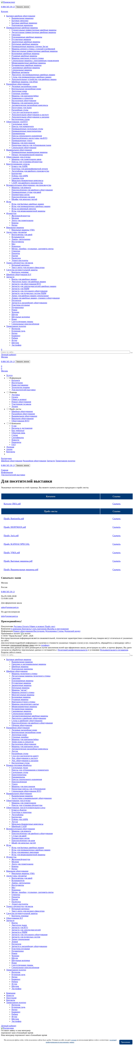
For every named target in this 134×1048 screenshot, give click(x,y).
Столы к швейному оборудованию (27, 720)
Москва (4, 357)
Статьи (15, 435)
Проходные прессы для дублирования (28, 789)
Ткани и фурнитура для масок (19, 263)
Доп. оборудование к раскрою (25, 760)
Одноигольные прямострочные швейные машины (34, 30)
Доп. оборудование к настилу (25, 758)
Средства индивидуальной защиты (22, 270)
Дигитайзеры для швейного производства (30, 171)
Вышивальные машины (22, 662)
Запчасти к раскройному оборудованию (29, 303)
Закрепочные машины (21, 685)
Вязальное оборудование (23, 418)
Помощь (13, 392)
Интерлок (16, 328)
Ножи (14, 319)
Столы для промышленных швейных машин (31, 77)
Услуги (9, 375)
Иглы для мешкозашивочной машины (28, 211)
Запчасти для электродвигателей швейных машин (34, 286)
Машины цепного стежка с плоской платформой (33, 49)
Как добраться (18, 430)
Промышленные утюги (22, 140)
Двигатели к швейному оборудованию (29, 718)
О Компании (15, 423)
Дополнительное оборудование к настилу (30, 115)
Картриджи (17, 173)
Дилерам (10, 447)
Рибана (15, 338)
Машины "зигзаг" (19, 690)
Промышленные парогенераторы (26, 131)
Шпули (15, 314)
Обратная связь (18, 433)
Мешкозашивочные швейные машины (29, 63)
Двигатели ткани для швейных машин (29, 281)
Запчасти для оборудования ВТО (26, 284)
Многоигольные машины (23, 695)
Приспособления (19, 782)
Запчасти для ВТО (20, 927)
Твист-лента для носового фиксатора (28, 267)
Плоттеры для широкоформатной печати (30, 169)
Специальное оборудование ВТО (26, 791)
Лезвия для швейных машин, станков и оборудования (36, 298)
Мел (13, 244)
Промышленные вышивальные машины (30, 152)
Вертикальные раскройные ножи (26, 89)
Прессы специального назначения (27, 136)
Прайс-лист (50, 626)
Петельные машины (20, 688)
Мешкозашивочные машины (24, 706)
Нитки (14, 225)
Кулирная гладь (18, 331)
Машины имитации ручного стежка (28, 58)
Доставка (16, 395)
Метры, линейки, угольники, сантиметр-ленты (33, 249)
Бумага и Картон (19, 810)
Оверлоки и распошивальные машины (29, 664)
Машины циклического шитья (25, 704)
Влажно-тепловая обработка (19, 765)
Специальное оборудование (24, 147)
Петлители (16, 300)
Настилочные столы (21, 119)
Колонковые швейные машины (25, 53)
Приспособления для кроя (23, 197)
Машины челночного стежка (24, 673)
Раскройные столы (20, 110)
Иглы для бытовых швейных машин (28, 204)
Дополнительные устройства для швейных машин (34, 79)
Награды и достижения (22, 428)
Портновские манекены (22, 25)
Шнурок (15, 343)
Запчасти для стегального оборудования (29, 291)
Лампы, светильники (21, 239)
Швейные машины (20, 666)
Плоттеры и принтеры (22, 812)
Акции (9, 449)
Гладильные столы (20, 772)
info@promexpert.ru (9, 616)
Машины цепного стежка (23, 692)
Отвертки (16, 251)
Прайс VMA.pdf (12, 552)
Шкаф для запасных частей (24, 843)
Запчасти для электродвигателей (26, 930)
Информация (15, 378)
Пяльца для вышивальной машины (27, 154)
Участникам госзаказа (21, 404)
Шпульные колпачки (21, 317)
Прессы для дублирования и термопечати (30, 770)
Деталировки (51, 631)
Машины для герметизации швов (26, 159)
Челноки (15, 312)
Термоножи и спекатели (22, 98)
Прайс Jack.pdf (11, 535)
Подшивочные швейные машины (26, 65)
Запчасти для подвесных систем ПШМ (29, 293)
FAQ (14, 444)
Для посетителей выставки (24, 390)
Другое (15, 751)
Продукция (11, 998)
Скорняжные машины (21, 711)
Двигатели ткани (19, 925)
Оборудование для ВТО (17, 122)
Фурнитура (11, 213)
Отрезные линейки (20, 93)
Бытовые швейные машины (18, 659)
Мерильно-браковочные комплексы (27, 180)
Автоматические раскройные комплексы (30, 105)
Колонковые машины (21, 697)
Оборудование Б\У (14, 918)
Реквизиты (16, 442)
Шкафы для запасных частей (24, 199)
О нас (14, 426)
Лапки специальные (21, 939)
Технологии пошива (21, 387)
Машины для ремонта (21, 187)
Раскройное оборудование (18, 84)
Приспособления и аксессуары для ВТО (29, 138)
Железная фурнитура (21, 216)
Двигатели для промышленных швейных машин (33, 75)
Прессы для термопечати (23, 126)
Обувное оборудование (22, 725)
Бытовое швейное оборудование (20, 16)
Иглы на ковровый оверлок (24, 209)
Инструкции (17, 383)
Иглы (8, 202)
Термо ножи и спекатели (23, 742)
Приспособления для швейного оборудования (32, 190)
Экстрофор (16, 345)
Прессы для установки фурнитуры (27, 162)
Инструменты (18, 241)
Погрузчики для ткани (22, 107)
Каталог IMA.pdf (12, 503)
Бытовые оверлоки (20, 20)
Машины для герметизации (24, 803)
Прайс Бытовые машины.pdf (18, 561)
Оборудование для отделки (18, 157)
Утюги (15, 784)
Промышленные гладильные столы (27, 129)
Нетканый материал (20, 265)
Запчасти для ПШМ (20, 289)
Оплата (15, 397)
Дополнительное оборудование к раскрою (30, 117)
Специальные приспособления (25, 324)
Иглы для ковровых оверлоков (25, 852)
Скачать (117, 503)
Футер (14, 340)
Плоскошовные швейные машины (27, 37)
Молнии (15, 218)
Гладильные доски (20, 124)
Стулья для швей (19, 836)
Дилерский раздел (72, 631)
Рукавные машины (20, 699)
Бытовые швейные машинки (24, 23)
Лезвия (15, 941)
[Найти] (131, 352)
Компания (10, 993)
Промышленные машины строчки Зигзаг (30, 46)
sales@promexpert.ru (10, 607)
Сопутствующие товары (22, 321)
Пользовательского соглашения (114, 650)
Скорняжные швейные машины (26, 67)
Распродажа (6, 458)
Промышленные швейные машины (22, 28)
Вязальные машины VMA (23, 230)
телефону (45, 645)
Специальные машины (22, 70)
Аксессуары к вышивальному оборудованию (32, 798)
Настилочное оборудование (24, 100)
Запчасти (10, 277)
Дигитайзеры (17, 815)
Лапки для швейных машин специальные (30, 296)
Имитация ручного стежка (23, 702)
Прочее (15, 256)
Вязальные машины (15, 227)
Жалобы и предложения (58, 629)
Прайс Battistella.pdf (14, 518)
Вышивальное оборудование (19, 150)
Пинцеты (16, 253)
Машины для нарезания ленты (25, 103)
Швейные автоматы (20, 72)
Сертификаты (18, 437)
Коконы (15, 223)
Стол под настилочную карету (25, 112)
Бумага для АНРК (20, 166)
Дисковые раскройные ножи (24, 86)
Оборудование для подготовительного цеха (25, 807)
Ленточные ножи (19, 91)
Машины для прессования (23, 143)
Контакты (10, 452)
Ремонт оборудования (21, 402)
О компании (16, 629)
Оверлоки (16, 35)
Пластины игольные (21, 305)
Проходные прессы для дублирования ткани (31, 145)
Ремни (14, 310)
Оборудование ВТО (20, 421)
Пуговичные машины (21, 39)
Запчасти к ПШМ (19, 932)
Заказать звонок (22, 7)
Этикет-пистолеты (20, 260)
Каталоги (16, 380)
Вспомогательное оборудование (20, 829)
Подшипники (18, 307)
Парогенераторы (19, 775)
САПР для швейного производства (27, 183)
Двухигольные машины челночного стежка (31, 676)
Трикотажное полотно (16, 326)
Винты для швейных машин (24, 279)
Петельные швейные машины (25, 44)
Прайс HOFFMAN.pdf (15, 527)
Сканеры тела (18, 178)
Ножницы (16, 246)
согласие (74, 1040)
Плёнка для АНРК (20, 176)
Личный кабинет (8, 354)
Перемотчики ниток (21, 194)
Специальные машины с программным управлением (35, 60)
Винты (15, 923)
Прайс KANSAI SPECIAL (17, 544)
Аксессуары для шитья (16, 232)
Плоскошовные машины (22, 681)
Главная (4, 470)
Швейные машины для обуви (25, 82)
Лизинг (15, 406)
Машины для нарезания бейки (25, 96)
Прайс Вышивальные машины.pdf (21, 569)
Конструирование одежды (18, 164)
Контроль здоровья (20, 272)
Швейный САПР (19, 826)
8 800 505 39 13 (8, 7)
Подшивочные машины (22, 709)
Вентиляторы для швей (22, 234)
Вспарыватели (18, 237)
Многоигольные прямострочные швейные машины (35, 51)
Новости (15, 440)
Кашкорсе (16, 336)
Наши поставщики (20, 385)
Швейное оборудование (22, 411)
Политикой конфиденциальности (73, 650)
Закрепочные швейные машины (26, 42)
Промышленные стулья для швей (26, 192)
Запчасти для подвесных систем (26, 937)
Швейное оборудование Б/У (18, 274)
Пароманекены (18, 133)
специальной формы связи (22, 645)
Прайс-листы (15, 409)
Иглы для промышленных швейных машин (31, 206)
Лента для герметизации (22, 220)
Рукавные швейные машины (24, 56)
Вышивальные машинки (23, 18)
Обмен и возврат (19, 399)
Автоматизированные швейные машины (30, 716)
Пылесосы (16, 258)
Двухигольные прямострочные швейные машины (34, 32)
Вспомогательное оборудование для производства (28, 185)
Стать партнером (39, 629)
